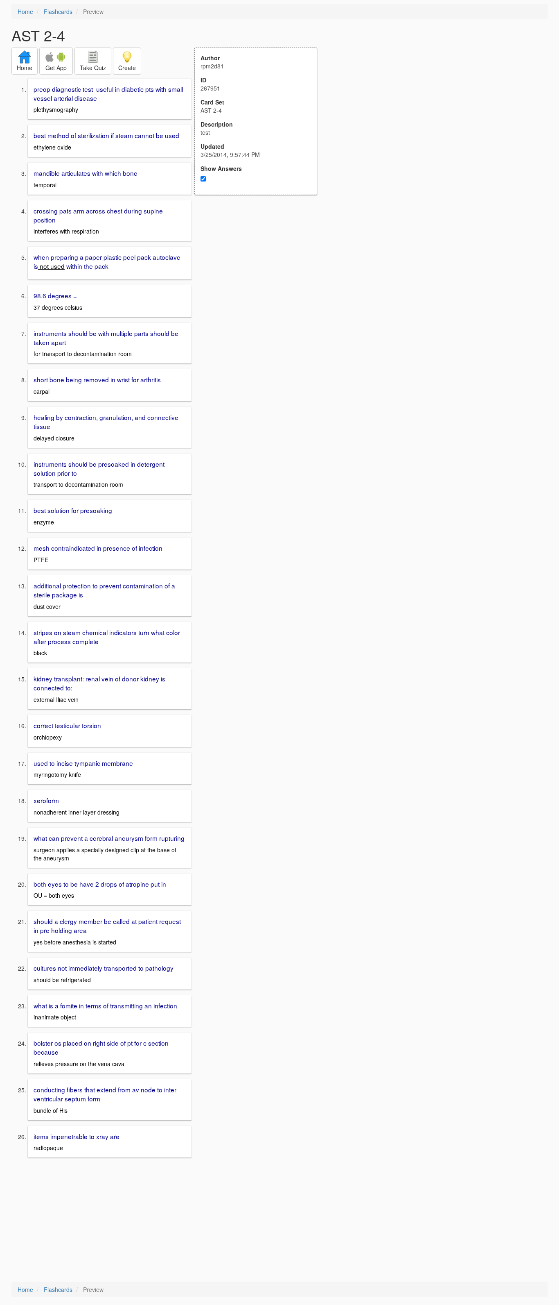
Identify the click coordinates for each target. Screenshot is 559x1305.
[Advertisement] (260, 275)
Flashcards (58, 11)
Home (25, 11)
